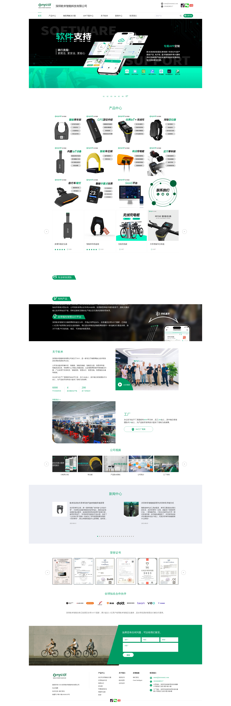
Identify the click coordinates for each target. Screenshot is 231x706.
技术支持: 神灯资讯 (58, 691)
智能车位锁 (101, 692)
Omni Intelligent (137, 680)
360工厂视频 (140, 429)
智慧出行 (101, 683)
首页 (40, 16)
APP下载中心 (88, 16)
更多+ (100, 695)
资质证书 (122, 677)
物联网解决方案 (69, 16)
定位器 (100, 686)
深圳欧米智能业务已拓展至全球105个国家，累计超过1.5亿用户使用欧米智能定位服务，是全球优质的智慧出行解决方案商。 (115, 613)
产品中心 (52, 16)
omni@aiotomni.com (171, 3)
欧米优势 (122, 680)
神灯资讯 (136, 677)
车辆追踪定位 (102, 689)
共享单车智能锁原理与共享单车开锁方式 (157, 503)
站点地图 (55, 688)
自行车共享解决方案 (104, 677)
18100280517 (168, 6)
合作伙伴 (122, 683)
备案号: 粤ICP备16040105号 (61, 694)
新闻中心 (118, 16)
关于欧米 (104, 16)
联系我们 (133, 16)
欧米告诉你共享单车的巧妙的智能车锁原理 (87, 503)
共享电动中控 (102, 680)
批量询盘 (189, 15)
